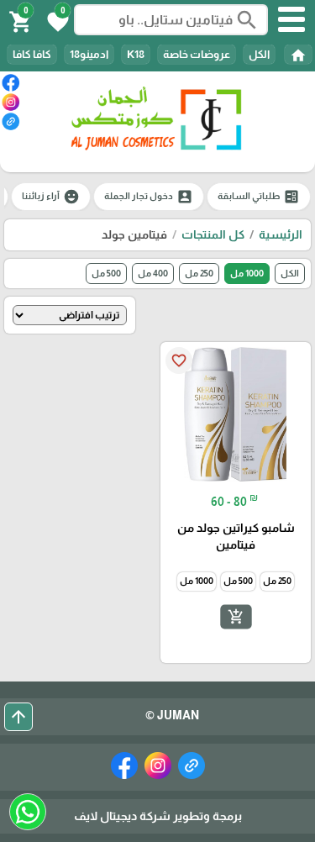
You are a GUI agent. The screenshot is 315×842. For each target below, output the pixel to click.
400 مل (153, 273)
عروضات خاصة (196, 54)
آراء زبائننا (51, 196)
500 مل (106, 273)
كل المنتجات (212, 234)
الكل (259, 54)
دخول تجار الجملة (148, 196)
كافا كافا (32, 54)
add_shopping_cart (235, 616)
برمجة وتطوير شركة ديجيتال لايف (158, 816)
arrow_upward (18, 717)
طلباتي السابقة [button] (259, 196)
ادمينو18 (89, 54)
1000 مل (247, 273)
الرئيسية (280, 234)
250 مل (199, 273)
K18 (135, 54)
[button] (55, 20)
